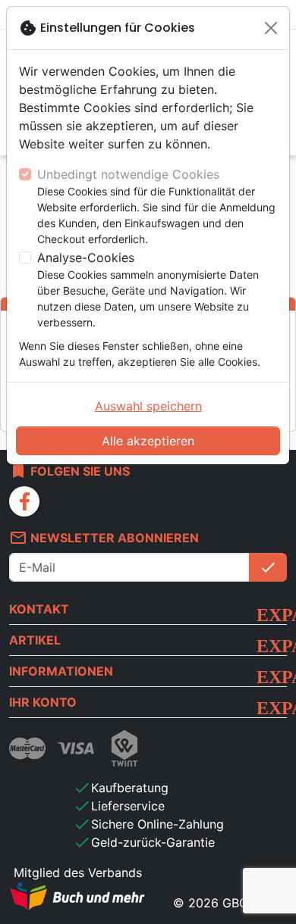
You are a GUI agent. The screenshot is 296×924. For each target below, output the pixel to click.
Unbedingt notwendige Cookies (128, 174)
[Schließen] (271, 28)
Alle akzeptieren (148, 440)
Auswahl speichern (148, 406)
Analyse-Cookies (85, 257)
